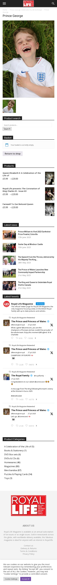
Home (5, 10)
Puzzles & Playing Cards (16, 474)
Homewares (10, 462)
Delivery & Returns (29, 548)
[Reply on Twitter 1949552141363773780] (12, 364)
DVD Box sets (11, 454)
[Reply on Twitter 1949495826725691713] (12, 425)
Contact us (28, 545)
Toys (6, 478)
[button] (4, 3)
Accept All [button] (25, 579)
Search (7, 128)
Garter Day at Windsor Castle (30, 244)
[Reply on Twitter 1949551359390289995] (12, 399)
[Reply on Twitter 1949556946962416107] (12, 338)
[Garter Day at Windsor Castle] (9, 247)
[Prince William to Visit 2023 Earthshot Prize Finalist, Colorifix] (9, 235)
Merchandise (10, 470)
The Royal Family (20, 375)
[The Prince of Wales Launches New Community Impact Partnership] (9, 273)
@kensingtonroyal (18, 325)
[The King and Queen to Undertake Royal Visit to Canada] (9, 285)
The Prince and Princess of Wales (28, 321)
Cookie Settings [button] (11, 579)
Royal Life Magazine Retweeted (23, 318)
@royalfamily (39, 376)
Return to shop (13, 153)
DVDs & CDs (10, 458)
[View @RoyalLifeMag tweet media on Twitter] (13, 358)
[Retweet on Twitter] (10, 318)
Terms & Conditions (28, 551)
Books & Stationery (13, 450)
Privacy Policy (28, 554)
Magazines (9, 466)
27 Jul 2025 (32, 325)
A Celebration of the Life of (17, 446)
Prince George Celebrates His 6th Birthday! (26, 10)
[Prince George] (28, 96)
